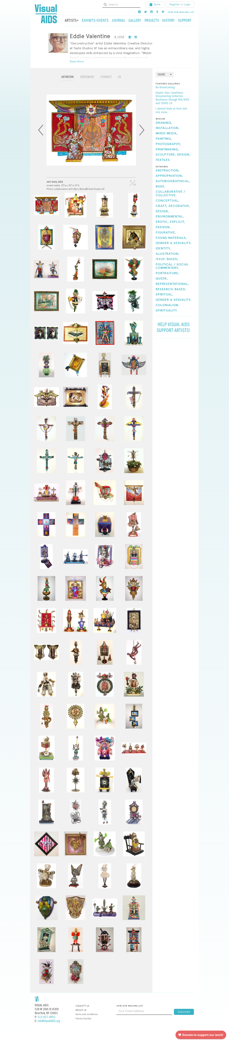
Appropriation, (169, 176)
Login (187, 4)
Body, (160, 186)
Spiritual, (164, 294)
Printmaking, (167, 149)
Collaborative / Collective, (171, 193)
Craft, (161, 206)
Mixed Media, (167, 133)
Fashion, (163, 227)
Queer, (162, 278)
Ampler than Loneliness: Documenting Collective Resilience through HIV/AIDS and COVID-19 (172, 98)
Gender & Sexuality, (173, 243)
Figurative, (166, 232)
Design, (184, 154)
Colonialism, (167, 305)
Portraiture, (167, 273)
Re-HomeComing (165, 87)
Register (174, 4)
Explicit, (177, 222)
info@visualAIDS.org (49, 1021)
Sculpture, (166, 154)
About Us (80, 1009)
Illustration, (168, 254)
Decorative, (179, 206)
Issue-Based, (167, 259)
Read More (77, 61)
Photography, (168, 144)
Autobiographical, (173, 181)
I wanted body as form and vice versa (171, 110)
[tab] (68, 78)
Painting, (164, 139)
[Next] (142, 130)
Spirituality (166, 310)
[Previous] (41, 130)
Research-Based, (171, 289)
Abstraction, (168, 170)
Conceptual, (167, 200)
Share (161, 75)
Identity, (163, 248)
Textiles (163, 160)
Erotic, (162, 222)
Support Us (82, 1005)
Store (157, 4)
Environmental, (170, 216)
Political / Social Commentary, (172, 266)
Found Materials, (171, 238)
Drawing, (164, 123)
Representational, (172, 284)
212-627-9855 (46, 1017)
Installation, (168, 128)
